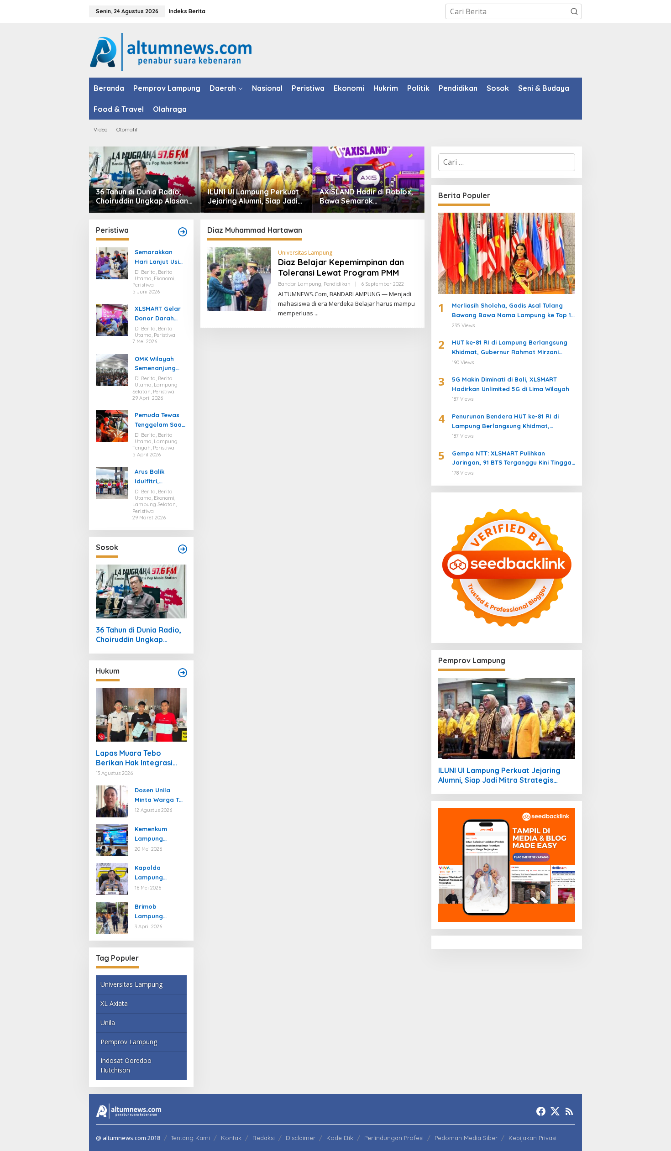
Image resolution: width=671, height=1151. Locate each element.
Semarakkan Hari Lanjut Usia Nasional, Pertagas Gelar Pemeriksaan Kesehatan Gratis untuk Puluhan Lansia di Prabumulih (159, 257)
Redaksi (263, 1137)
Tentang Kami (190, 1137)
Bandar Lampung (299, 284)
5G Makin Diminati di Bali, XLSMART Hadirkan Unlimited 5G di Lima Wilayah (510, 384)
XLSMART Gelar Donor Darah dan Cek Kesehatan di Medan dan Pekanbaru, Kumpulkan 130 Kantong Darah (158, 314)
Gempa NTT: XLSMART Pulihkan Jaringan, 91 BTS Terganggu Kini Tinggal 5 (512, 459)
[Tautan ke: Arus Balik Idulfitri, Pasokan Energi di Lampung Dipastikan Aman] (112, 482)
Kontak (231, 1137)
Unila (107, 1022)
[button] (574, 11)
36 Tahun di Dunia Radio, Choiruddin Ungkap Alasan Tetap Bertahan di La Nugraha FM (142, 196)
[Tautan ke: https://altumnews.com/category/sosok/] (182, 549)
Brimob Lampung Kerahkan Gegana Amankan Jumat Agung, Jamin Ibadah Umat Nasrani (159, 912)
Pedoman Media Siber (466, 1137)
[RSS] (569, 1111)
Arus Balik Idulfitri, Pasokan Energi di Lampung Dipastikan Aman (160, 477)
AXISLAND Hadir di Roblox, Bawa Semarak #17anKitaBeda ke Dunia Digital (366, 196)
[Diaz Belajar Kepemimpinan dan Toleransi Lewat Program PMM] (317, 313)
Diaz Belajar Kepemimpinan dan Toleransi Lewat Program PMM (341, 267)
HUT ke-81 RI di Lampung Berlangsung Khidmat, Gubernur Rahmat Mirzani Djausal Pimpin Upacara (509, 348)
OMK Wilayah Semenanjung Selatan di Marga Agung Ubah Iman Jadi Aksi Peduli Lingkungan (159, 364)
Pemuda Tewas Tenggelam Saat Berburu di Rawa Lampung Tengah (160, 420)
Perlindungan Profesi (394, 1137)
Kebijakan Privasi (532, 1137)
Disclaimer (300, 1137)
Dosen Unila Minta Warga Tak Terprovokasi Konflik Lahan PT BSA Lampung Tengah (160, 795)
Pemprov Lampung (128, 1041)
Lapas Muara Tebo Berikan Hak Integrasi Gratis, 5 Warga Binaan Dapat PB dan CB (137, 758)
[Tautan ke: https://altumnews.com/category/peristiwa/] (182, 231)
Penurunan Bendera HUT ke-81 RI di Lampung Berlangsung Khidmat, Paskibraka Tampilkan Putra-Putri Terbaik (505, 422)
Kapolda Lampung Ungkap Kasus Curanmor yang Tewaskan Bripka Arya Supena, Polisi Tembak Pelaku (160, 873)
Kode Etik (339, 1137)
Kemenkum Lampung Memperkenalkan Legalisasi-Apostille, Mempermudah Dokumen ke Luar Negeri (159, 834)
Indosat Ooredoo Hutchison (126, 1065)
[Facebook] (541, 1111)
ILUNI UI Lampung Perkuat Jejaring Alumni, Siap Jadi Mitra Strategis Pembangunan (253, 196)
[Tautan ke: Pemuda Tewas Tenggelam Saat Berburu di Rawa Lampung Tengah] (112, 426)
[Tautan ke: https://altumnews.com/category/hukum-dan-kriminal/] (182, 672)
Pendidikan (337, 284)
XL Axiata (114, 1003)
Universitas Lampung (131, 984)
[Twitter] (555, 1111)
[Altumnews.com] (171, 51)
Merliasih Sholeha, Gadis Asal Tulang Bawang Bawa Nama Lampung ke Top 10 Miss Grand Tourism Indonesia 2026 (513, 311)
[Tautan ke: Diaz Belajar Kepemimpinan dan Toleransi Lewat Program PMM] (239, 279)
